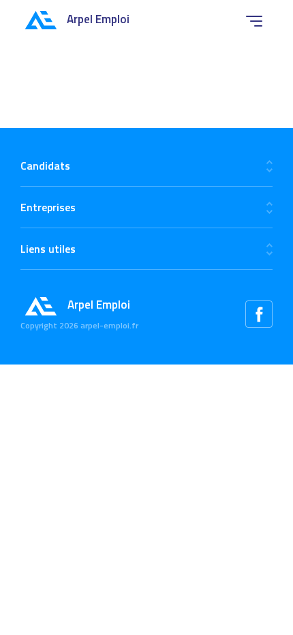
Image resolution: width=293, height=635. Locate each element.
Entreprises (48, 207)
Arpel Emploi (98, 19)
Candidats (45, 165)
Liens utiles (48, 249)
